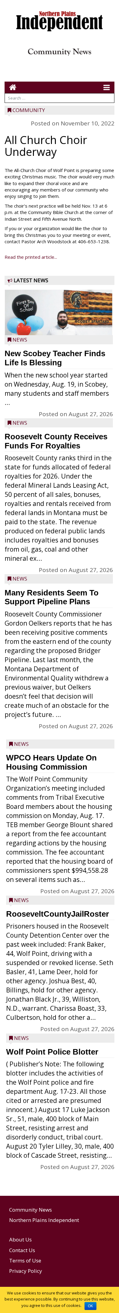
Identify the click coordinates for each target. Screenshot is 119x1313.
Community (29, 110)
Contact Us (22, 1250)
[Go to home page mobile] (10, 87)
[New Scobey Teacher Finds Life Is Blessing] (59, 326)
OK (90, 1306)
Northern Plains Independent (44, 1219)
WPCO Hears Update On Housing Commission (51, 762)
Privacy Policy (25, 1270)
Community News (30, 1209)
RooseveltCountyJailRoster (57, 913)
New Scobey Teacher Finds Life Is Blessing (55, 358)
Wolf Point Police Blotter (52, 1051)
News (20, 339)
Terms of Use (25, 1260)
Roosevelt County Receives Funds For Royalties (56, 441)
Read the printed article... (31, 257)
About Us (20, 1239)
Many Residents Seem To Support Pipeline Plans (52, 597)
